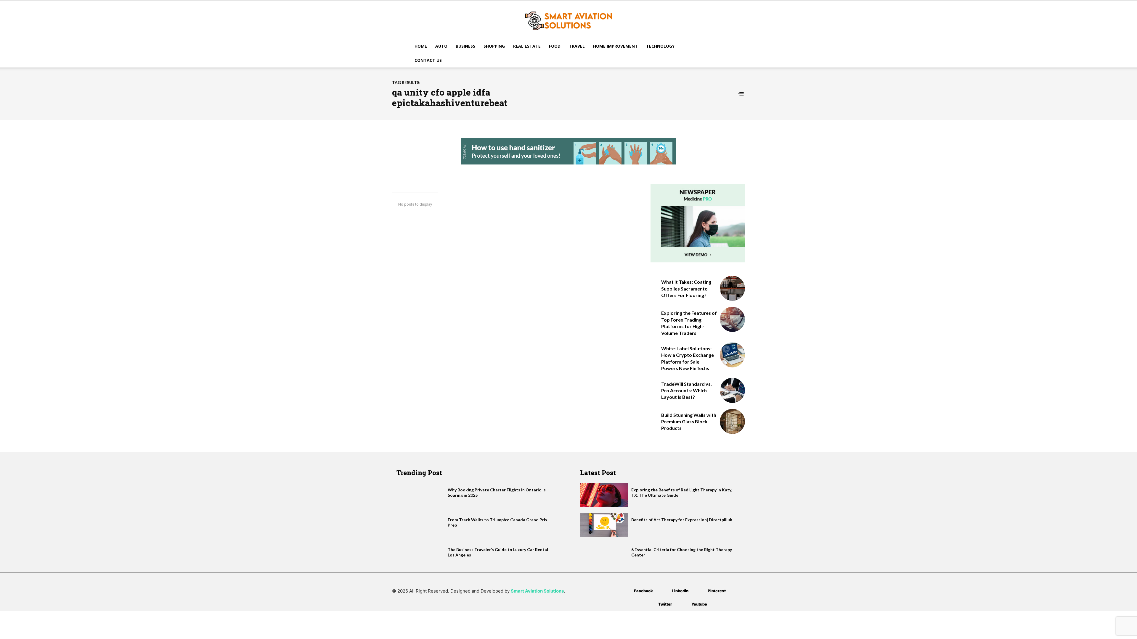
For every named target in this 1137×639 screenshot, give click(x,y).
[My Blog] (568, 20)
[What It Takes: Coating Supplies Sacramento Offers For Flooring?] (732, 288)
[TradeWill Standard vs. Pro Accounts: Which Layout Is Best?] (732, 390)
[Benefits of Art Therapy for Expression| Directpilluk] (604, 525)
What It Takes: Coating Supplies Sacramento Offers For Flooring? (686, 288)
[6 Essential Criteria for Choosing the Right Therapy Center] (604, 555)
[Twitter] (649, 604)
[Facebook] (625, 591)
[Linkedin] (663, 591)
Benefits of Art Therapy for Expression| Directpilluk (681, 519)
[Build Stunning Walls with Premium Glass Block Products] (732, 421)
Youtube (699, 604)
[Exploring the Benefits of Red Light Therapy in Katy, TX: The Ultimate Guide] (604, 495)
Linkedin (680, 590)
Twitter (665, 604)
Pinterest (717, 590)
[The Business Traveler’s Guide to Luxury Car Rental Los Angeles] (420, 555)
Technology (660, 46)
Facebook (643, 590)
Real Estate (527, 46)
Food (555, 46)
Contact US (428, 60)
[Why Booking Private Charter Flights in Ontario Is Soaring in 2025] (420, 495)
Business (465, 46)
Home (421, 46)
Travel (577, 46)
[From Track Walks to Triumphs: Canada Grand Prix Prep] (420, 525)
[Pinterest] (699, 591)
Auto (441, 46)
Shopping (494, 46)
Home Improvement (615, 46)
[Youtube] (682, 604)
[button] (719, 46)
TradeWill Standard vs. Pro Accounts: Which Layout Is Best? (686, 390)
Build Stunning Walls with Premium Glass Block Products (688, 421)
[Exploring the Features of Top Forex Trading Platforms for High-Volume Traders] (732, 319)
